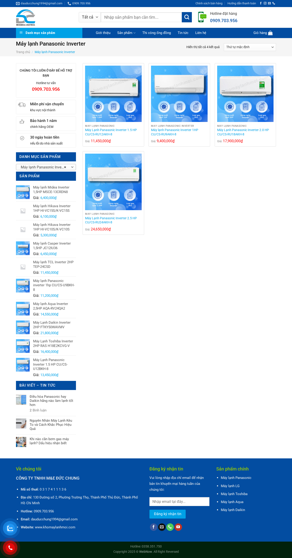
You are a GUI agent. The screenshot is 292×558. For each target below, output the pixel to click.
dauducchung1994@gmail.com (54, 519)
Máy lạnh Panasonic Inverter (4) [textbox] (46, 167)
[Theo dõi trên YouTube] (178, 527)
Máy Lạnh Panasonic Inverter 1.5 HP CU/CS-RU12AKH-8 (111, 132)
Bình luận (38, 410)
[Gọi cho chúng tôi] (273, 3)
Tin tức (183, 33)
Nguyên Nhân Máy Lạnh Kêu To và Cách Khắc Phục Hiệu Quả (51, 424)
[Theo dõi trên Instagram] (265, 3)
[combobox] (46, 167)
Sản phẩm (124, 33)
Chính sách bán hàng (209, 3)
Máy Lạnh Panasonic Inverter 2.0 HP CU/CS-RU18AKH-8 (243, 132)
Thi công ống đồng (156, 33)
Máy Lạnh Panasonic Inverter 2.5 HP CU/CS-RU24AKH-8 (111, 220)
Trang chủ (23, 52)
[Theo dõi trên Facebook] (260, 3)
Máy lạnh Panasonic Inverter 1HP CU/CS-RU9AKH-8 (174, 132)
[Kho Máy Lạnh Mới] (44, 17)
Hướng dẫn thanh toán (241, 3)
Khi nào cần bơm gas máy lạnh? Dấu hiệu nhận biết (49, 441)
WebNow (145, 552)
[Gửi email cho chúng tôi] (269, 3)
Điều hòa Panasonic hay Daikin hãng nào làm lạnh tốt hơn (51, 401)
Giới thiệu (103, 33)
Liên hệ (200, 33)
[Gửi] (187, 17)
